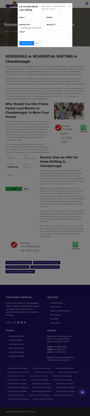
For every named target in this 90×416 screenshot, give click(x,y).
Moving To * (51, 24)
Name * (22, 17)
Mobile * (50, 17)
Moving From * (25, 24)
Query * (22, 32)
